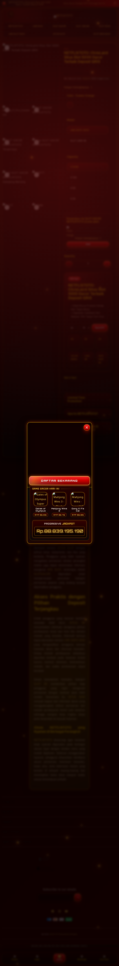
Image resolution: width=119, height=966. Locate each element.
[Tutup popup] (87, 427)
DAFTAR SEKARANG (59, 480)
